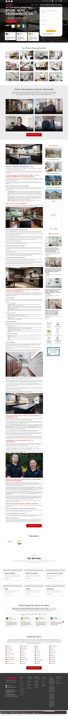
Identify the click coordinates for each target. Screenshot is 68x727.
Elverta (37, 664)
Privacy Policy (22, 705)
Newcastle (53, 670)
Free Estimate (6, 585)
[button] (5, 636)
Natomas (38, 670)
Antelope (9, 660)
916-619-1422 (10, 699)
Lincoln (52, 668)
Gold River (38, 666)
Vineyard (38, 677)
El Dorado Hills (10, 664)
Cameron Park (54, 660)
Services (47, 4)
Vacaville (23, 677)
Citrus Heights (24, 662)
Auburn (37, 660)
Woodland (53, 677)
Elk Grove (23, 664)
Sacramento (53, 675)
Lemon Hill (38, 668)
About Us (37, 4)
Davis (37, 662)
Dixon (52, 662)
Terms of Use (22, 707)
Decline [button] (51, 725)
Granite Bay (53, 666)
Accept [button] (54, 725)
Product (42, 4)
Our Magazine (22, 703)
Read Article (47, 255)
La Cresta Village (10, 668)
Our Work (52, 4)
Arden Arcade (24, 660)
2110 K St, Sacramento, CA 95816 (12, 710)
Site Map (21, 709)
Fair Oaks (53, 664)
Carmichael (9, 662)
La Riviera (24, 668)
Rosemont (24, 675)
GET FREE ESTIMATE (11, 21)
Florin (23, 666)
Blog (56, 4)
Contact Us (60, 4)
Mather (23, 670)
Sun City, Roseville (11, 677)
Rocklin (8, 675)
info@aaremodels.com (12, 701)
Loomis (8, 670)
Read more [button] (18, 39)
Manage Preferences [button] (47, 725)
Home (32, 4)
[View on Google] (7, 34)
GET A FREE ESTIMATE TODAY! (34, 134)
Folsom (8, 666)
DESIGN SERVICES (37, 701)
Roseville (38, 675)
